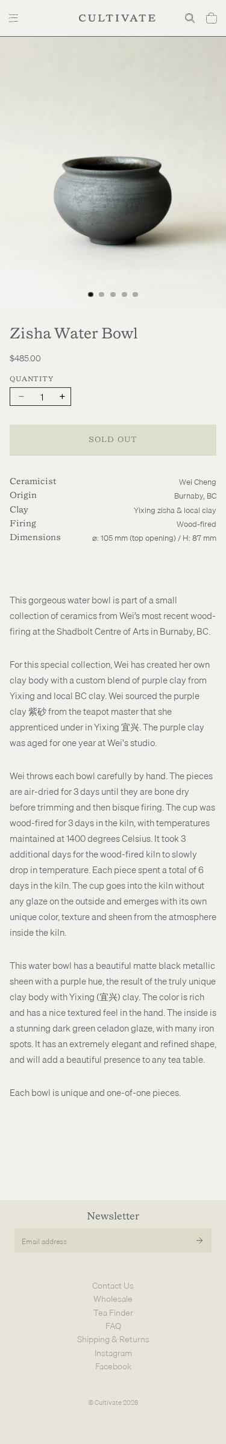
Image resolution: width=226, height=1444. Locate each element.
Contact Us (113, 1285)
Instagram (113, 1353)
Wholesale (113, 1299)
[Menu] (15, 18)
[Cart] (211, 18)
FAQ (113, 1326)
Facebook (113, 1366)
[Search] (189, 18)
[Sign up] (199, 1240)
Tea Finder (113, 1312)
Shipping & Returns (113, 1339)
